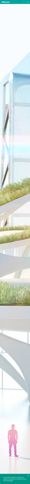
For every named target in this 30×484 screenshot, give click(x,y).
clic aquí (10, 480)
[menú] (28, 2)
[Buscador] (24, 2)
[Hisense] (5, 2)
